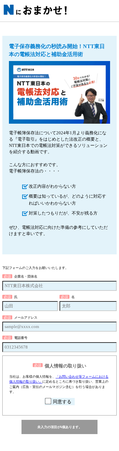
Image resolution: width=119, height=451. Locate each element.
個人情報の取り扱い (65, 365)
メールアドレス (25, 317)
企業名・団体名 (25, 276)
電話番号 (20, 338)
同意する (62, 401)
